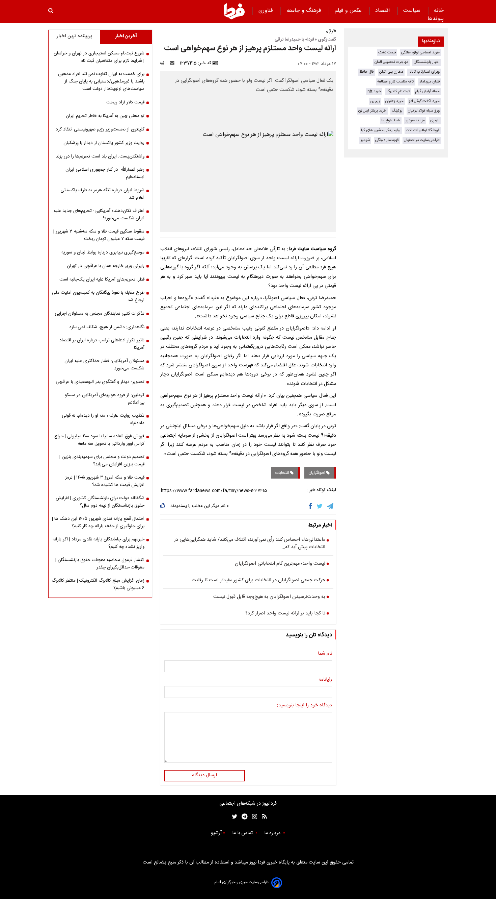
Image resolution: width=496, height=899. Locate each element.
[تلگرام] (330, 506)
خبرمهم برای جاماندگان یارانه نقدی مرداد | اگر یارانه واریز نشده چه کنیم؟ (98, 543)
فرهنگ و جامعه (304, 10)
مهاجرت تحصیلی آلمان (391, 62)
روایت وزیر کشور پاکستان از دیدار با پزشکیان (103, 143)
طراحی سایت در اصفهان (422, 140)
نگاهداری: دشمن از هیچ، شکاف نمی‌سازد (106, 327)
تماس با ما (243, 833)
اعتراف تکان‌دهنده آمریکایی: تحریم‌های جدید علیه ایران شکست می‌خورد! (99, 214)
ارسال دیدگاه (204, 775)
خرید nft (374, 91)
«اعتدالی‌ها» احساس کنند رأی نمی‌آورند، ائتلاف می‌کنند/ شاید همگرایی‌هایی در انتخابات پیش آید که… (249, 543)
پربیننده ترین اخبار (74, 36)
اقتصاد (383, 10)
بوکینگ (397, 110)
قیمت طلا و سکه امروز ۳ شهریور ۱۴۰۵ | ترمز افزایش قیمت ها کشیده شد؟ (104, 481)
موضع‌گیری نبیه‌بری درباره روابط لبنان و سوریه (102, 252)
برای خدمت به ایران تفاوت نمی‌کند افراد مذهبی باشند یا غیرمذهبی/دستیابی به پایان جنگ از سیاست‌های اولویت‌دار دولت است (101, 81)
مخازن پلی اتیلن (391, 72)
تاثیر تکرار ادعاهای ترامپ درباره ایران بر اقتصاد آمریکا (101, 344)
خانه (439, 10)
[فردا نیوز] (234, 11)
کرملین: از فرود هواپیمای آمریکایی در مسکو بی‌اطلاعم (104, 398)
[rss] (262, 816)
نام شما (325, 654)
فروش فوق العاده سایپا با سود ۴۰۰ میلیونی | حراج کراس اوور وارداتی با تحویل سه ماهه (99, 440)
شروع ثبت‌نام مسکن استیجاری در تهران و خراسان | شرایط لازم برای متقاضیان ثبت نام (99, 57)
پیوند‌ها (436, 18)
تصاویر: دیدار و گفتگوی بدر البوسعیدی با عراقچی (100, 382)
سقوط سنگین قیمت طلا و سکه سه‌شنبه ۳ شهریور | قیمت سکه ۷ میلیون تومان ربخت (98, 235)
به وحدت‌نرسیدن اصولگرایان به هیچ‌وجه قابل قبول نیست (269, 597)
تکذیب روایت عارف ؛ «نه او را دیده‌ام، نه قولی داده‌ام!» (103, 419)
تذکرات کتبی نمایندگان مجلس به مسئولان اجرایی (99, 313)
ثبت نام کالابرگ (398, 91)
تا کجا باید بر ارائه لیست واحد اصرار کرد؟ (285, 613)
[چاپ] (164, 63)
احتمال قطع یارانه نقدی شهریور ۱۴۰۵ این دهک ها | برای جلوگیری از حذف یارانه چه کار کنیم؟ (98, 522)
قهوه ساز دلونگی (386, 140)
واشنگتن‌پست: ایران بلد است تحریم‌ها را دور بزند (100, 156)
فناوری (266, 10)
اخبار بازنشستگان (427, 62)
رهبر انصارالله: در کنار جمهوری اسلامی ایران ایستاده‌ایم (104, 173)
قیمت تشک (387, 52)
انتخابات (282, 472)
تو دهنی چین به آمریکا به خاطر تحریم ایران (105, 116)
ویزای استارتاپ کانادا (424, 72)
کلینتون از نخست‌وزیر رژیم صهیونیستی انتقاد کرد (100, 129)
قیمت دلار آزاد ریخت (125, 102)
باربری (435, 120)
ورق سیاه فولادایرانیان (424, 110)
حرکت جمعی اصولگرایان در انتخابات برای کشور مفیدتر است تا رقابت (258, 580)
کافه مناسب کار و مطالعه (395, 81)
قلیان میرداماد (429, 81)
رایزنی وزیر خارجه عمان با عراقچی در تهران (105, 266)
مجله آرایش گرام (427, 91)
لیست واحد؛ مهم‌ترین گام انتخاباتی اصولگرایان (280, 564)
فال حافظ (366, 72)
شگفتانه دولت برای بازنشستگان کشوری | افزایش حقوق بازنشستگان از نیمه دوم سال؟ (100, 501)
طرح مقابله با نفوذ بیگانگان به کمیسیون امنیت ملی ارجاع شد (98, 296)
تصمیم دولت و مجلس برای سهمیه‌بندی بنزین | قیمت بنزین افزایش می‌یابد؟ (101, 460)
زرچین (375, 101)
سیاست (412, 10)
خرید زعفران (394, 101)
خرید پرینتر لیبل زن (372, 110)
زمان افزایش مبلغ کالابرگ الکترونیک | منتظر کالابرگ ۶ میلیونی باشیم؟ (98, 584)
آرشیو (216, 833)
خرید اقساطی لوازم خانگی (420, 52)
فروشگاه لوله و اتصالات (423, 130)
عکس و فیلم (349, 10)
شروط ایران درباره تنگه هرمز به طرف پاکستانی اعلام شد (102, 194)
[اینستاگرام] (253, 816)
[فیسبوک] (311, 506)
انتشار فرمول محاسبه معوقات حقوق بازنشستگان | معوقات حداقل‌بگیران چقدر (99, 563)
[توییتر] (320, 506)
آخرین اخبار (126, 36)
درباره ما (273, 833)
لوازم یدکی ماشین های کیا (381, 130)
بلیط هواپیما (390, 120)
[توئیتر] (233, 816)
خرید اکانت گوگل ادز (424, 101)
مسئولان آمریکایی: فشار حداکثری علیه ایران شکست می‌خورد (104, 364)
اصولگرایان (317, 472)
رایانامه (325, 680)
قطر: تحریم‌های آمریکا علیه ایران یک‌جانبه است (101, 279)
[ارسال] (173, 63)
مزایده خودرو (415, 120)
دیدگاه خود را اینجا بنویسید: (304, 705)
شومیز (365, 140)
